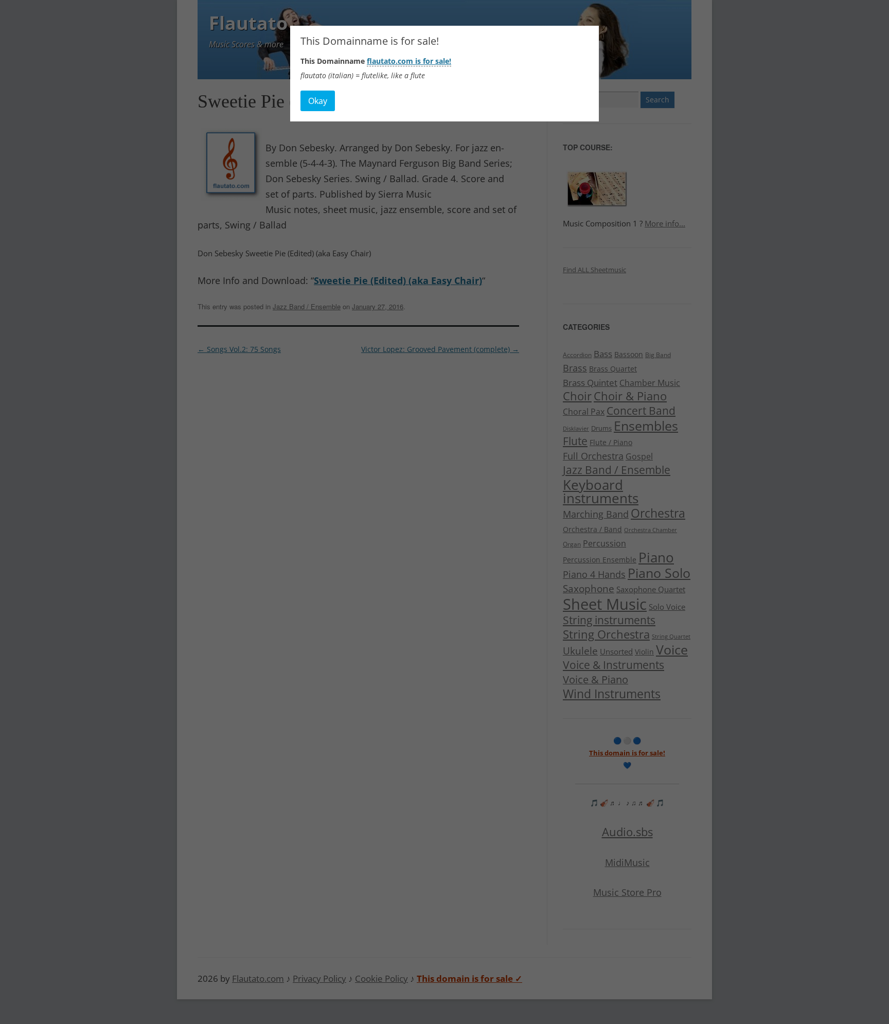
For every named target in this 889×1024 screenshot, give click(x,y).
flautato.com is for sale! (409, 61)
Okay (317, 101)
